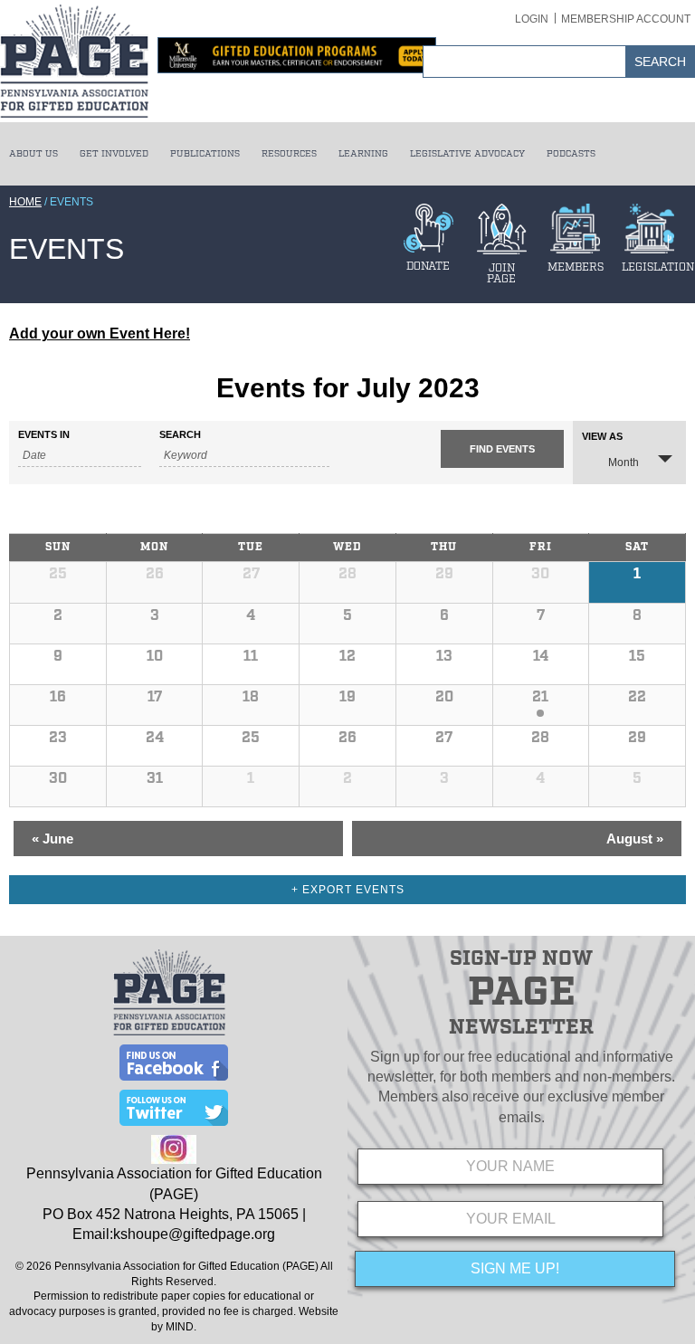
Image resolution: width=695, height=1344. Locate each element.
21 (540, 697)
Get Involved (114, 154)
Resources (289, 154)
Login (531, 19)
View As (602, 437)
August (634, 838)
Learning (363, 154)
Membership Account (625, 19)
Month (623, 462)
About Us (33, 154)
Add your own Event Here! (99, 333)
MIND (180, 1326)
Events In (44, 435)
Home (25, 201)
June (52, 838)
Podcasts (571, 154)
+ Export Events (348, 889)
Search (180, 435)
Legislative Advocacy (467, 154)
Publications (205, 154)
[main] (347, 627)
